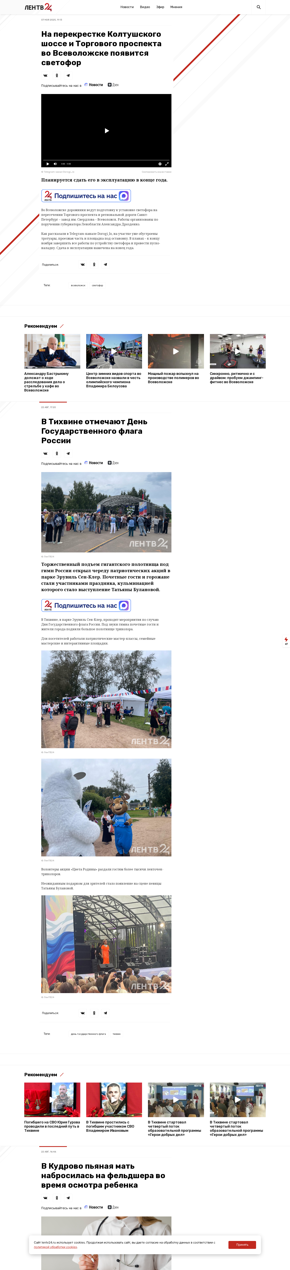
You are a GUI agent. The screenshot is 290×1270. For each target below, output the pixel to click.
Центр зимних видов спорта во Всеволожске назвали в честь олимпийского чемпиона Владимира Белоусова (113, 380)
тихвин (117, 1033)
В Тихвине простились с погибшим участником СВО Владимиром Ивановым (110, 1126)
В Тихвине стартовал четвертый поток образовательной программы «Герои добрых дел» (174, 1128)
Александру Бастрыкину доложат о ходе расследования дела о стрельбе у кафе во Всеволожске (46, 382)
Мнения (176, 7)
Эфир (160, 7)
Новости (127, 7)
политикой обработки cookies (55, 1247)
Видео (145, 7)
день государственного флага (88, 1033)
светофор (97, 285)
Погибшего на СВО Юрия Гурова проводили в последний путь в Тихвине (52, 1126)
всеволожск (78, 285)
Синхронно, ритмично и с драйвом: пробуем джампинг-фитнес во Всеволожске (236, 378)
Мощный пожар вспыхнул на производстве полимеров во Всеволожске (173, 378)
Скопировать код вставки (156, 171)
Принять (242, 1244)
